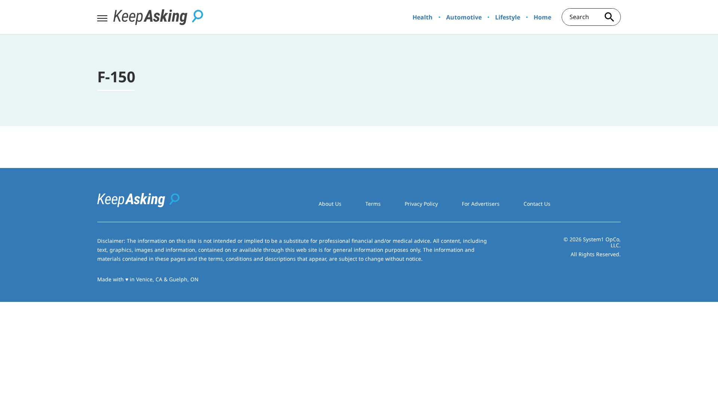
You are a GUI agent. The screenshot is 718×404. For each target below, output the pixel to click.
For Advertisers (481, 203)
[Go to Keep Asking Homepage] (158, 17)
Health (422, 17)
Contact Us (537, 203)
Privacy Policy (421, 203)
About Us (330, 203)
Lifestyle (507, 17)
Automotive (464, 17)
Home (542, 17)
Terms (373, 203)
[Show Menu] (102, 16)
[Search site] (609, 17)
